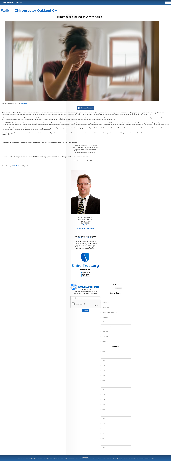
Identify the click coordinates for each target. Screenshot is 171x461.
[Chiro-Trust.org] (85, 265)
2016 (104, 399)
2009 (104, 365)
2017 (104, 404)
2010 (104, 370)
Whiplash (105, 317)
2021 (104, 423)
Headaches (106, 307)
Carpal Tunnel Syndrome (110, 312)
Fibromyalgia (106, 322)
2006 (104, 351)
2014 (104, 389)
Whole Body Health (108, 327)
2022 (104, 428)
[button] (118, 288)
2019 (104, 414)
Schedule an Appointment (85, 228)
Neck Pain (24, 103)
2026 (104, 447)
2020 (104, 418)
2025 (104, 443)
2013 (104, 385)
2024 (104, 438)
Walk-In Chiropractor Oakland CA (29, 10)
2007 (104, 356)
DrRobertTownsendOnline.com (11, 2)
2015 (104, 394)
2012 (104, 380)
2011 (104, 375)
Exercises (105, 336)
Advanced (105, 341)
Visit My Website (85, 225)
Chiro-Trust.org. (17, 166)
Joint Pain (105, 331)
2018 (104, 409)
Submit (85, 310)
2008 (104, 360)
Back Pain (105, 298)
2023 (104, 433)
